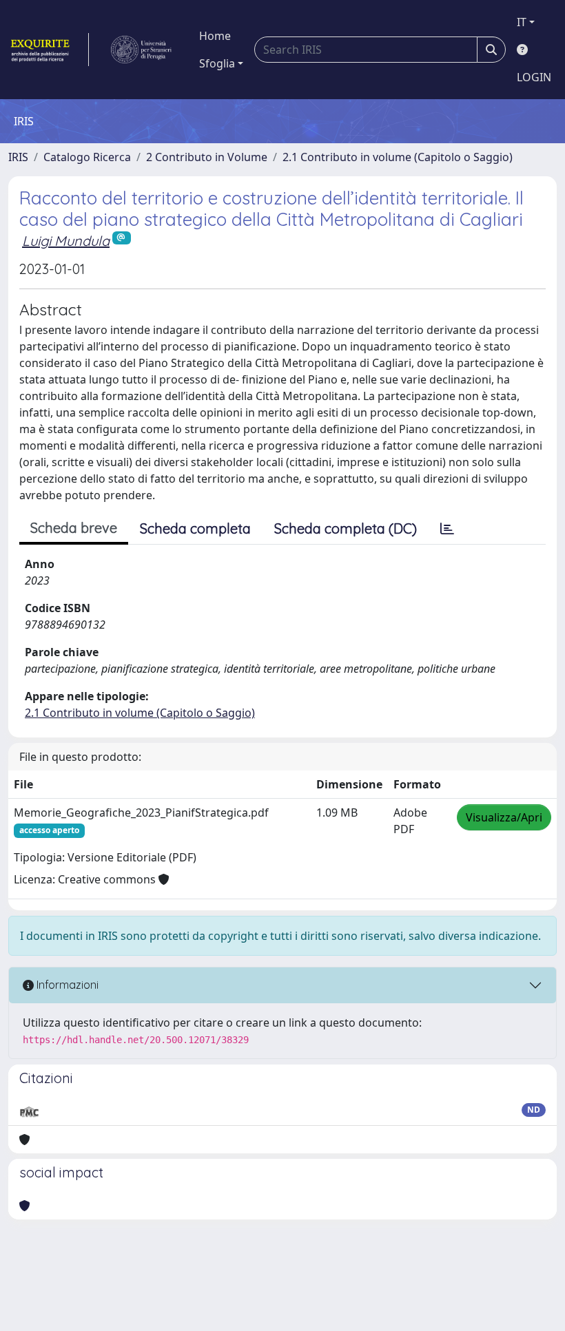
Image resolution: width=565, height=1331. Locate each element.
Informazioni (66, 985)
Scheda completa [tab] (195, 528)
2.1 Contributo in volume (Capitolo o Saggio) (397, 157)
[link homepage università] (141, 49)
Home (215, 35)
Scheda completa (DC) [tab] (345, 528)
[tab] (447, 528)
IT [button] (521, 22)
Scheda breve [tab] (73, 527)
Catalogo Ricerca (87, 157)
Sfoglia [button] (217, 63)
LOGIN (534, 77)
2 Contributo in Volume (206, 157)
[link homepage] (48, 49)
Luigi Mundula (66, 240)
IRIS (18, 157)
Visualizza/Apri (504, 817)
